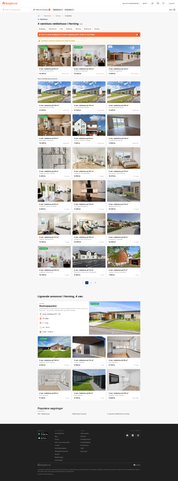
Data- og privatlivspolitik (62, 442)
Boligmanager (59, 457)
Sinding (96, 29)
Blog (56, 436)
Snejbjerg (42, 29)
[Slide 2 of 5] (53, 64)
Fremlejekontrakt (85, 439)
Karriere (57, 454)
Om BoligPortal (59, 433)
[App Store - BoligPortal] (42, 438)
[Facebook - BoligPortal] (127, 435)
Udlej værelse (84, 433)
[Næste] (95, 282)
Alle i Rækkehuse (44, 414)
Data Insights (59, 460)
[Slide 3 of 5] (54, 64)
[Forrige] (82, 282)
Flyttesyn (83, 436)
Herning (58, 16)
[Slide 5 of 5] (56, 64)
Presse (57, 439)
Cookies (57, 445)
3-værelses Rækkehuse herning (118, 414)
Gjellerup (69, 29)
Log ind (171, 3)
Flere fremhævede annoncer (47, 79)
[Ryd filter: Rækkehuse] (61, 9)
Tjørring (78, 29)
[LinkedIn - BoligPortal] (132, 435)
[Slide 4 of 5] (55, 64)
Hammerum (53, 29)
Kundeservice (84, 445)
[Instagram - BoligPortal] (138, 435)
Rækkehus (44, 19)
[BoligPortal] (9, 3)
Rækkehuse (47, 16)
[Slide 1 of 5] (52, 64)
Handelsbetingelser (60, 448)
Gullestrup (87, 29)
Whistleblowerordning (61, 451)
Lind (61, 29)
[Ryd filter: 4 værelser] (72, 9)
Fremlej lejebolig (85, 442)
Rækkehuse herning (79, 414)
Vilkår (82, 448)
